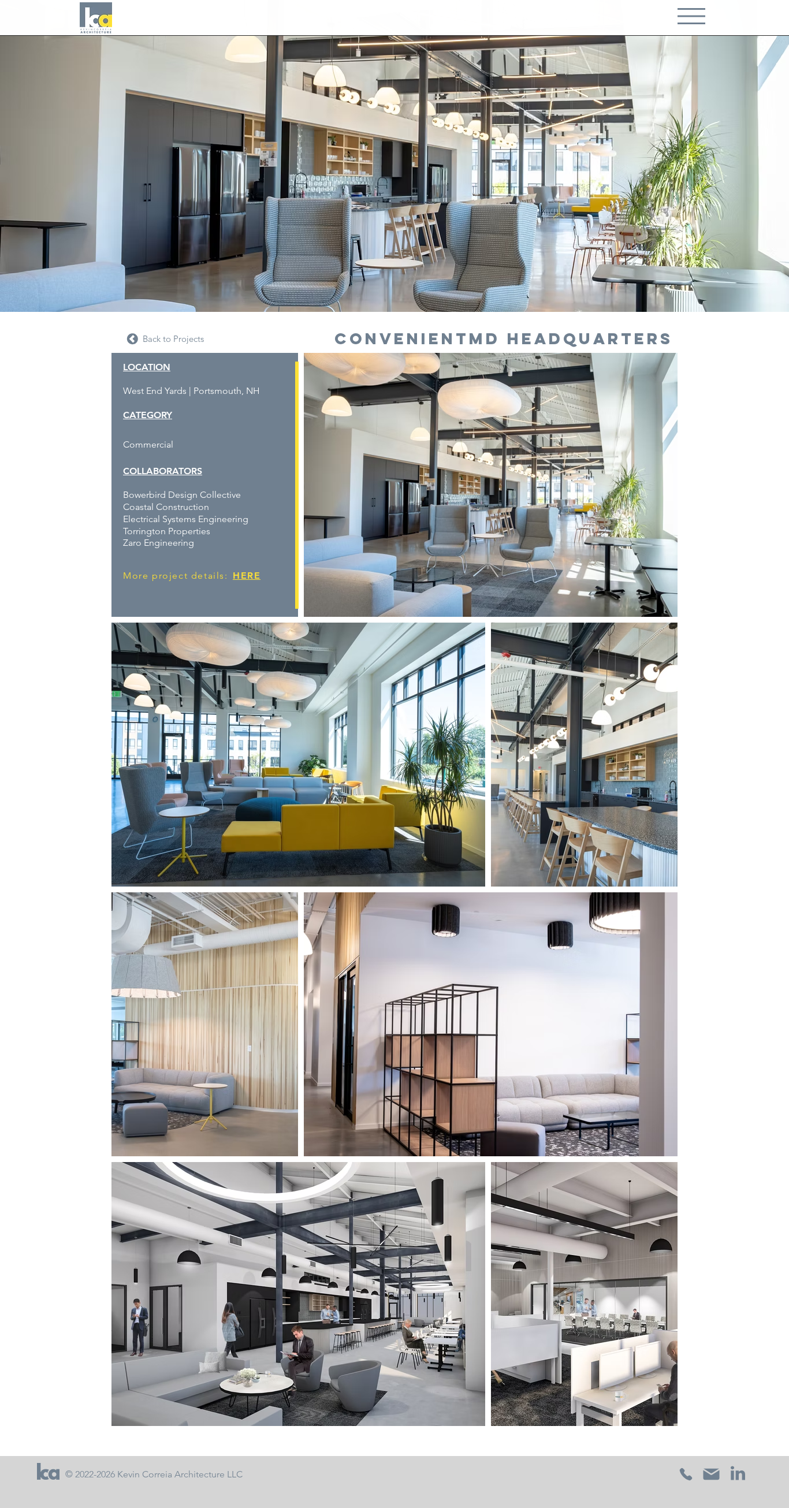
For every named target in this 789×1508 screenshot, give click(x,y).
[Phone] (686, 1474)
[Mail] (711, 1474)
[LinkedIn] (738, 1473)
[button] (691, 16)
